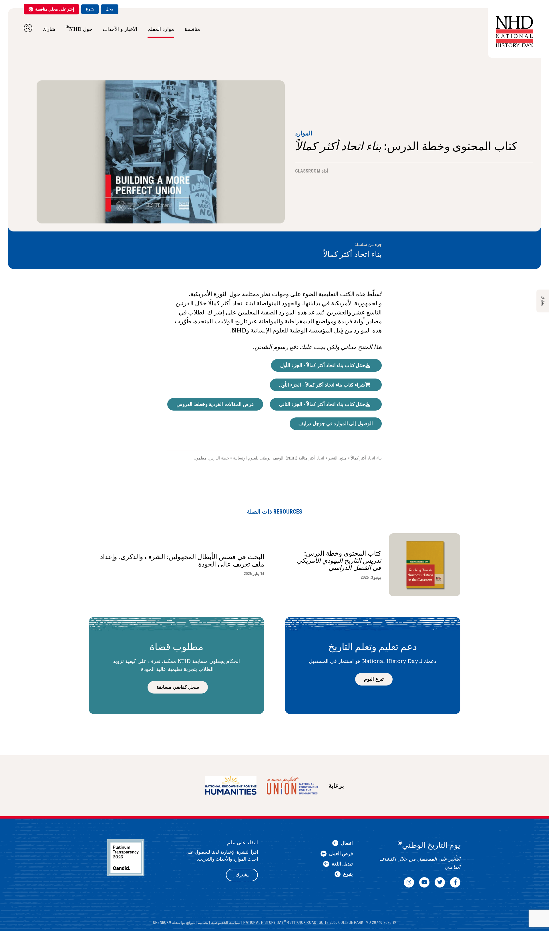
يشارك (543, 301)
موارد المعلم (161, 29)
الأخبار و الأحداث (120, 29)
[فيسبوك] (455, 882)
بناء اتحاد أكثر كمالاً (352, 254)
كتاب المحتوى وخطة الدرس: (339, 560)
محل (110, 9)
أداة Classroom (311, 171)
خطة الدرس (219, 458)
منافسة (192, 29)
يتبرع (90, 9)
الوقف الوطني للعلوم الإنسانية (258, 458)
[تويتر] (440, 882)
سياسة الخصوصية (225, 922)
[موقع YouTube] (424, 882)
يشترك (242, 874)
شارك (49, 29)
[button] (28, 28)
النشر (332, 458)
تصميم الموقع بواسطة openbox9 (180, 922)
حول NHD (78, 28)
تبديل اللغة (342, 864)
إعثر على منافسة (54, 9)
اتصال (347, 843)
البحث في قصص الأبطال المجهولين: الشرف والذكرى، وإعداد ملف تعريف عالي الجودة (182, 560)
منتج (343, 458)
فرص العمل (341, 853)
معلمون (200, 458)
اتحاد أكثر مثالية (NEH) (305, 458)
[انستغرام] (409, 882)
